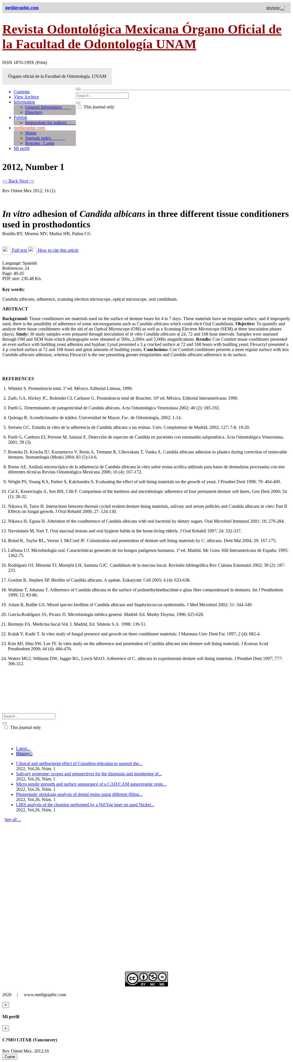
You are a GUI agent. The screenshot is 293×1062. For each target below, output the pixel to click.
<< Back (10, 181)
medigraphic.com (29, 127)
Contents (22, 91)
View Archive (26, 96)
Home (30, 132)
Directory (33, 112)
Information (24, 102)
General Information (48, 107)
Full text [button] (19, 250)
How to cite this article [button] (57, 250)
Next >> (26, 181)
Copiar (10, 1057)
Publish (20, 117)
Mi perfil (21, 148)
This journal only (98, 106)
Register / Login (39, 143)
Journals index (45, 138)
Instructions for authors (50, 122)
